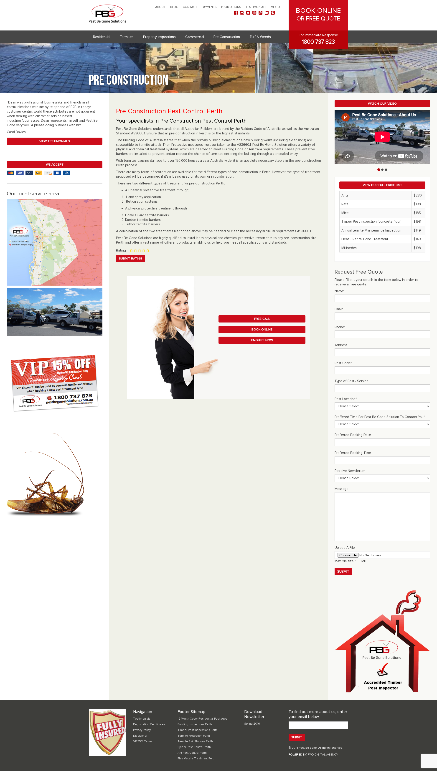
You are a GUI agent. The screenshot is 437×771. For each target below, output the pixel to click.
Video (275, 7)
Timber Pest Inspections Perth (198, 730)
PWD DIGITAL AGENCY (323, 754)
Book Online (262, 329)
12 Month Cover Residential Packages (202, 719)
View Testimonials (54, 141)
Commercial (194, 37)
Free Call (262, 319)
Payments (209, 7)
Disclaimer (140, 736)
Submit (343, 571)
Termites (127, 37)
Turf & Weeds (260, 37)
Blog (174, 7)
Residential (101, 37)
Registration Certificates (149, 724)
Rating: (121, 250)
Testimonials (256, 7)
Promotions (231, 7)
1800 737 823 (318, 41)
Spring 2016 (252, 724)
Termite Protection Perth (194, 736)
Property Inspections (159, 37)
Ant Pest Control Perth (192, 753)
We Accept (55, 164)
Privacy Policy (142, 730)
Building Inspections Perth (195, 724)
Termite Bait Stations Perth (195, 741)
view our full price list (382, 185)
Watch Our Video (382, 104)
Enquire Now (262, 340)
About (160, 7)
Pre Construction (226, 37)
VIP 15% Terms (142, 741)
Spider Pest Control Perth (194, 747)
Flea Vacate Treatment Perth (196, 758)
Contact (190, 7)
